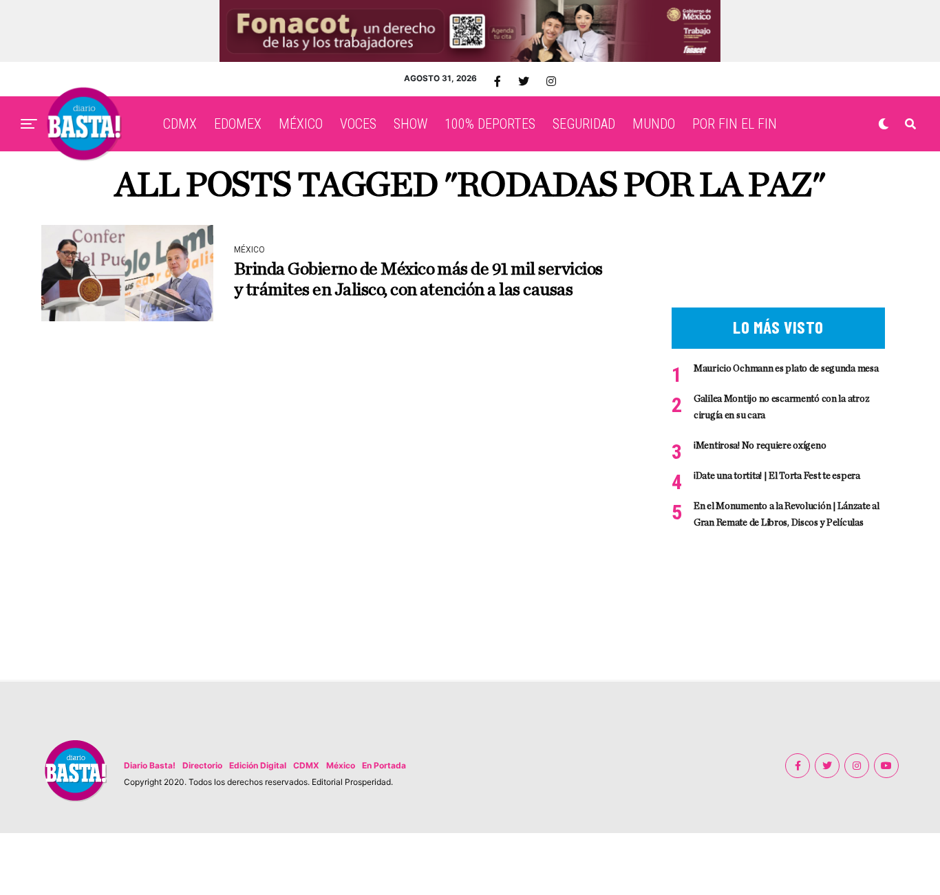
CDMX (180, 124)
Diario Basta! (149, 765)
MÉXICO (301, 124)
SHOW (410, 124)
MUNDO (653, 124)
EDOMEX (237, 124)
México (340, 765)
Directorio (202, 765)
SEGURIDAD (584, 124)
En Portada (384, 765)
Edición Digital (257, 765)
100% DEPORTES (490, 124)
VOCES (358, 124)
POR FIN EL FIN (734, 124)
